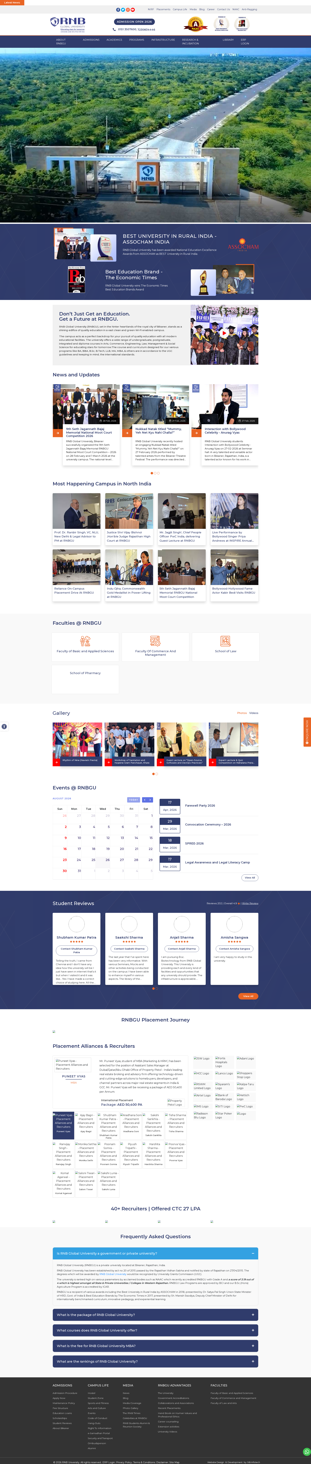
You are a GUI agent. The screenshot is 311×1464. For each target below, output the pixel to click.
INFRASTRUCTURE (163, 39)
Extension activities (168, 1426)
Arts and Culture (97, 1408)
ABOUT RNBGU (61, 41)
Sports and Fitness (98, 1403)
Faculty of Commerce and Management (233, 1398)
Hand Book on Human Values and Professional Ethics (177, 1415)
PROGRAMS (136, 39)
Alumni (92, 1448)
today (133, 800)
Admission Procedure (65, 1393)
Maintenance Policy (64, 1403)
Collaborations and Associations (176, 1403)
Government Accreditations (173, 1398)
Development (235, 1462)
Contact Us (223, 9)
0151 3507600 (127, 29)
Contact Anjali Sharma (76, 948)
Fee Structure (60, 1408)
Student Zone (96, 1398)
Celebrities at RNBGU (135, 1418)
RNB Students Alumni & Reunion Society (136, 1425)
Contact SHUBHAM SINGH (182, 948)
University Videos (167, 1431)
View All (250, 877)
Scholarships (60, 1418)
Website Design (215, 1462)
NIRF (151, 9)
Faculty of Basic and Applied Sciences (232, 1393)
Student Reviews (62, 1423)
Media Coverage (132, 1403)
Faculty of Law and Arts (224, 1403)
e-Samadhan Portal (99, 1433)
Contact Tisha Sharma (234, 948)
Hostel (91, 1393)
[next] (150, 800)
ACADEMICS (114, 39)
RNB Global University (112, 1274)
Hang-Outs (94, 1423)
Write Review (250, 903)
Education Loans (62, 1413)
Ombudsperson (97, 1443)
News (126, 1393)
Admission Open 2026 (134, 21)
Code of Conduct (97, 1418)
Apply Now (59, 1398)
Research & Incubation (190, 41)
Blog (202, 9)
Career (211, 9)
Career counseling (168, 1421)
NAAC (235, 9)
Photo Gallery (130, 1408)
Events (91, 1413)
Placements (163, 9)
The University (165, 1393)
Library (228, 39)
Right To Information (99, 1428)
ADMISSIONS (91, 39)
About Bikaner (61, 1428)
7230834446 (146, 29)
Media (193, 9)
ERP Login (245, 41)
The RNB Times (131, 1413)
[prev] (145, 800)
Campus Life (180, 9)
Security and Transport (100, 1438)
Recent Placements (169, 1408)
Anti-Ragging (249, 9)
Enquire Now (307, 730)
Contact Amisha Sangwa (129, 948)
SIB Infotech (253, 1462)
